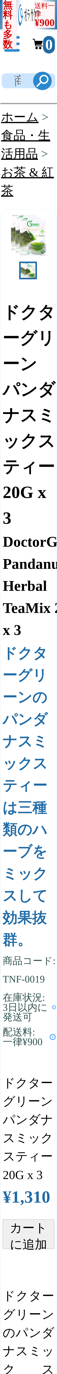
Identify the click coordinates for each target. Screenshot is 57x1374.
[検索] (42, 81)
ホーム (20, 117)
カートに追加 (28, 1235)
